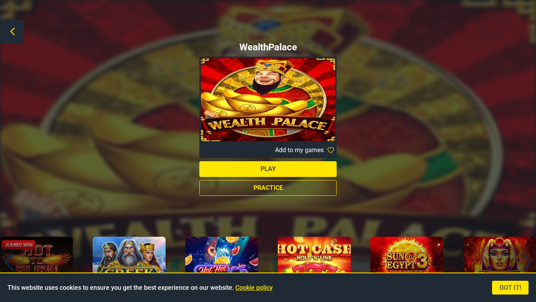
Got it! (510, 287)
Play (268, 169)
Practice (268, 188)
